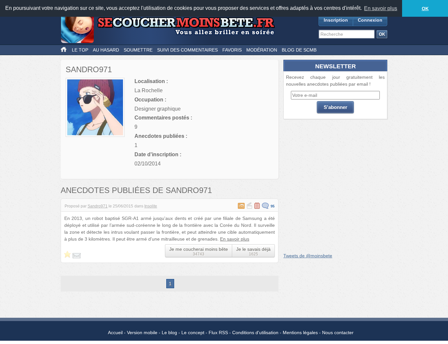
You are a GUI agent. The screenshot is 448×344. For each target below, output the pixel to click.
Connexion (370, 20)
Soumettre (138, 50)
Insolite (150, 206)
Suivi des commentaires (187, 50)
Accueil (115, 332)
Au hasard (106, 50)
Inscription (336, 20)
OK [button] (425, 8)
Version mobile (142, 332)
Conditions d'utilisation (255, 332)
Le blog (169, 332)
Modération (261, 50)
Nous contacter (338, 332)
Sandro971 (98, 206)
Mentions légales (300, 332)
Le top (80, 50)
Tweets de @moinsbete (307, 255)
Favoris (232, 50)
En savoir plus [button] (380, 8)
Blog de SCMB (299, 50)
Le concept (192, 332)
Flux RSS (218, 332)
